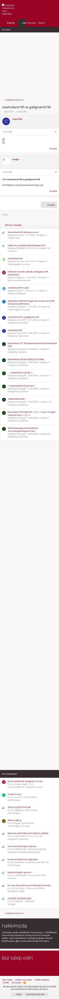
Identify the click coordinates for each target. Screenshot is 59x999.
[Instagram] (9, 966)
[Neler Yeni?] (49, 23)
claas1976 (8, 111)
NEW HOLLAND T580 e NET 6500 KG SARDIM (28, 833)
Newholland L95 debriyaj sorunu (23, 232)
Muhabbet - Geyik (16, 891)
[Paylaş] (52, 132)
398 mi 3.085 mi (15, 820)
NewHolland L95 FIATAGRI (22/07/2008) (26, 359)
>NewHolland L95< (16, 398)
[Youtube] (37, 966)
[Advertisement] (29, 64)
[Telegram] (26, 966)
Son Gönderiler (9, 773)
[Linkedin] (15, 966)
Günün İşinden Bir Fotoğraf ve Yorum (25, 781)
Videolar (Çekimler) (17, 293)
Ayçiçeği (11, 904)
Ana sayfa (16, 982)
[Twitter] (31, 966)
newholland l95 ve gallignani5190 (23, 317)
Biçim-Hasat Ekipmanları (19, 280)
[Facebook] (4, 966)
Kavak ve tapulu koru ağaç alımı (23, 859)
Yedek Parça (14, 237)
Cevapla (53, 148)
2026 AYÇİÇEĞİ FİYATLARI (19, 807)
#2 (56, 172)
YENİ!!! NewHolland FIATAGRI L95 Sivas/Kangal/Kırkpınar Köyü (23, 429)
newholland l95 (15, 330)
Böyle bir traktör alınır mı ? (20, 872)
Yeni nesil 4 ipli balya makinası (22, 846)
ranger (15, 159)
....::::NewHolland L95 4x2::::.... (21, 372)
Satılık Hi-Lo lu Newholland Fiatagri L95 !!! (27, 245)
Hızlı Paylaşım (14, 800)
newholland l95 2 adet (18, 287)
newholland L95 (15, 258)
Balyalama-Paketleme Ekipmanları (24, 852)
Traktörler (12, 251)
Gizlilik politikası (41, 979)
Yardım (6, 982)
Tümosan (12, 878)
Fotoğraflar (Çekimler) (18, 322)
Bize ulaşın (8, 979)
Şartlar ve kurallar (23, 979)
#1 (56, 131)
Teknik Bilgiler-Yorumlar (19, 264)
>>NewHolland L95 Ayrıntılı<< (21, 385)
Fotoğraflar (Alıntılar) (17, 352)
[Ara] (54, 23)
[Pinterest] (20, 966)
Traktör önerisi (15, 794)
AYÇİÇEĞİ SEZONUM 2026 (19, 898)
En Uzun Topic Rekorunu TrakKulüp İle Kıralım (29, 885)
